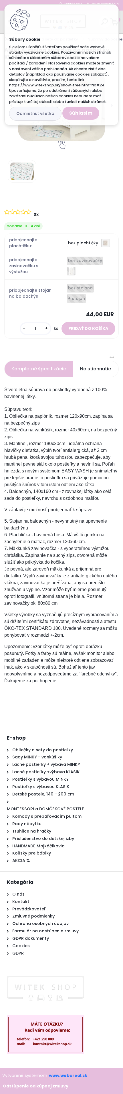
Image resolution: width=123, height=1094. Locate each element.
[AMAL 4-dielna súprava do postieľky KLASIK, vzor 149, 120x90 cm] (22, 171)
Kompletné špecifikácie (38, 369)
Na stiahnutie (95, 369)
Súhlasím (80, 113)
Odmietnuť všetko (35, 113)
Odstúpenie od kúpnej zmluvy (35, 1086)
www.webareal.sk (68, 1075)
